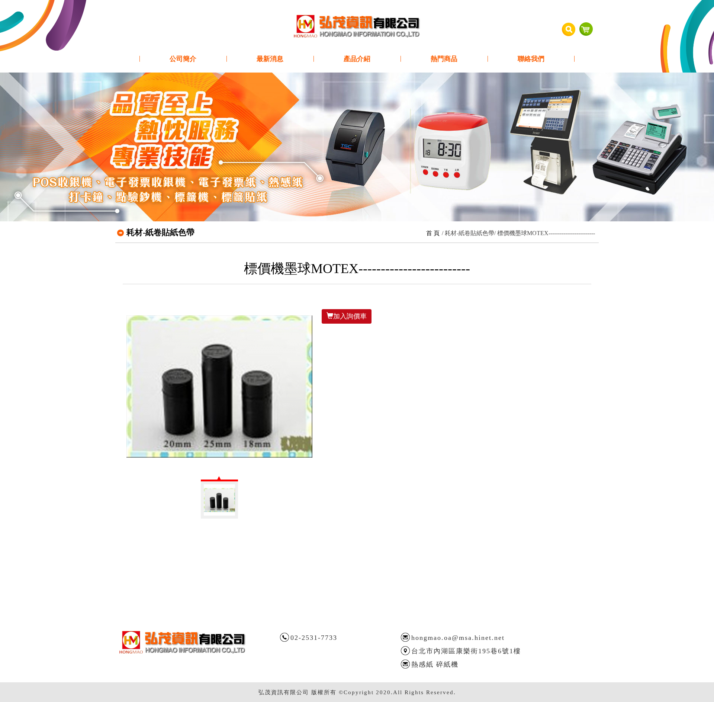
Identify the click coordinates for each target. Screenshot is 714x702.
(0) (586, 29)
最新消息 (270, 58)
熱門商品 (444, 58)
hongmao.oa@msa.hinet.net (458, 637)
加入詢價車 (350, 316)
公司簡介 (183, 58)
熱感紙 (422, 664)
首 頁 (433, 233)
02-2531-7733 (313, 637)
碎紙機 (447, 664)
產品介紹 (357, 58)
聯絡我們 (531, 58)
